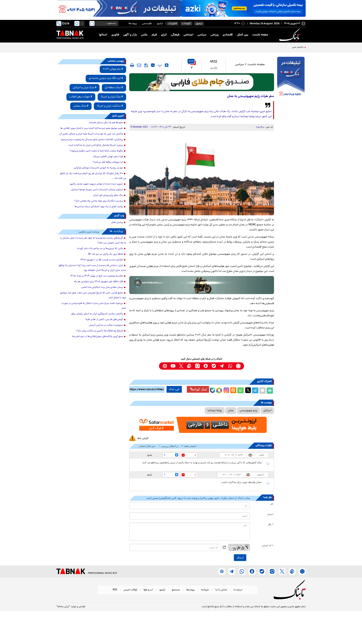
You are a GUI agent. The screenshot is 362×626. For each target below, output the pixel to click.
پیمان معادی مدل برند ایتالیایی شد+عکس (102, 287)
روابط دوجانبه (214, 411)
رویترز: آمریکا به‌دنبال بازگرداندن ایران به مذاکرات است (96, 145)
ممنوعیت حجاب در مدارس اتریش (106, 325)
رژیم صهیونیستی (248, 411)
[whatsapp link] (230, 366)
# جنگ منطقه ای (114, 88)
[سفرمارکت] (201, 425)
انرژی (164, 35)
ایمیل (270, 514)
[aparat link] (164, 366)
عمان (231, 411)
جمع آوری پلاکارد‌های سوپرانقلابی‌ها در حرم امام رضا (97, 336)
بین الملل (242, 35)
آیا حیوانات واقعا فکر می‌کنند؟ (108, 162)
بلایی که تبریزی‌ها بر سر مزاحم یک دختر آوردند (100, 248)
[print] (132, 65)
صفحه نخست (260, 35)
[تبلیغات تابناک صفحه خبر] (291, 78)
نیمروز (199, 24)
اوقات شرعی (130, 590)
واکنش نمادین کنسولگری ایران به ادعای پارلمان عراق (97, 314)
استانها (103, 35)
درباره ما (238, 590)
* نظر (270, 525)
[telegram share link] (255, 390)
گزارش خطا (143, 438)
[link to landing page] (290, 35)
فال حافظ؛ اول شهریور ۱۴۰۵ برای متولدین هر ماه (98, 282)
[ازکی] (243, 8)
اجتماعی (188, 35)
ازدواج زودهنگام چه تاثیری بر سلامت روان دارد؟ (99, 331)
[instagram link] (197, 366)
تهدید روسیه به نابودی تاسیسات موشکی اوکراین (98, 168)
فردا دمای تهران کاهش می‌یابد (108, 157)
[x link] (181, 366)
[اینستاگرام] (226, 390)
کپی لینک (174, 389)
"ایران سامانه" (63, 607)
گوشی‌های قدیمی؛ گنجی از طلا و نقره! (104, 319)
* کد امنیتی (267, 546)
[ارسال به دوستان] (262, 390)
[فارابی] (201, 82)
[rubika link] (238, 366)
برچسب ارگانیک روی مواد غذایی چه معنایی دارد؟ (98, 201)
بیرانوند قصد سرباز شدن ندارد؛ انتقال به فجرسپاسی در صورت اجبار (94, 306)
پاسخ (149, 455)
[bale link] (213, 366)
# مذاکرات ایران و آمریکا (110, 106)
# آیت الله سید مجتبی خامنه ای (106, 78)
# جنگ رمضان (80, 106)
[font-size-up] (166, 65)
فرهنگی (175, 35)
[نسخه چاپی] (270, 390)
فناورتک (172, 24)
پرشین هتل (117, 222)
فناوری (115, 35)
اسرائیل (267, 411)
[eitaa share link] (233, 390)
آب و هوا (148, 590)
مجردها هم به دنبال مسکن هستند (106, 123)
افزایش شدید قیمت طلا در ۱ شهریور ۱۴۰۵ (101, 260)
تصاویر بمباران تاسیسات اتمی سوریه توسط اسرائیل (97, 190)
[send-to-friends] (139, 65)
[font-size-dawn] (153, 65)
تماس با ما (221, 590)
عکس (144, 35)
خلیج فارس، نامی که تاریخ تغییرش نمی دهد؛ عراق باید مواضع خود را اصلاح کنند (93, 295)
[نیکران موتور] (201, 285)
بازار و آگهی (130, 35)
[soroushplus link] (205, 366)
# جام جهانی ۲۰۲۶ (113, 69)
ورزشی (214, 35)
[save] (146, 65)
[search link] (91, 23)
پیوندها (132, 24)
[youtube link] (173, 366)
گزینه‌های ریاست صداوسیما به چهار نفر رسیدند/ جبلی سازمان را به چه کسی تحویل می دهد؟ (93, 240)
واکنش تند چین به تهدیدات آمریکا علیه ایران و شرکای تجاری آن (91, 134)
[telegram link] (222, 366)
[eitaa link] (189, 366)
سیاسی (202, 35)
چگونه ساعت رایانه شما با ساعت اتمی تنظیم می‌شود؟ (96, 151)
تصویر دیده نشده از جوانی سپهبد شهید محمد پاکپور (96, 184)
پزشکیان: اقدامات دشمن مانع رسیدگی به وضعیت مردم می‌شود (92, 140)
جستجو (176, 590)
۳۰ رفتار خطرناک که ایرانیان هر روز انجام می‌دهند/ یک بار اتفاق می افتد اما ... (93, 176)
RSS (115, 590)
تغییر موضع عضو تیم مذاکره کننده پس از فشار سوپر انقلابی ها (91, 128)
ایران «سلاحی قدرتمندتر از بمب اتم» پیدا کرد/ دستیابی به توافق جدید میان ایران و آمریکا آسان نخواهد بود (92, 268)
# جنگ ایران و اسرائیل (84, 88)
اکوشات (186, 24)
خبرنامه (205, 590)
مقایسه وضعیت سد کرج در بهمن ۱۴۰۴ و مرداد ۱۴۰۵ (96, 276)
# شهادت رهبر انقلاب (81, 97)
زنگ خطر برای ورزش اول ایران (108, 195)
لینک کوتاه (200, 389)
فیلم (154, 35)
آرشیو (160, 24)
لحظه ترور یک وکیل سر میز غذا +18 (105, 254)
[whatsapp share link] (240, 390)
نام (272, 504)
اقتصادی (228, 35)
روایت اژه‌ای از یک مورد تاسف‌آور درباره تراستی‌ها (99, 207)
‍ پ (159, 65)
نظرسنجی (147, 24)
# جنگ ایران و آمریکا (112, 97)
